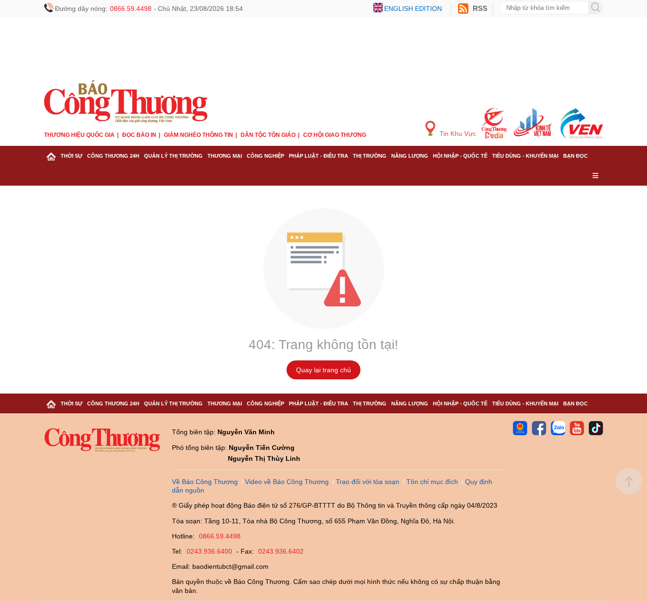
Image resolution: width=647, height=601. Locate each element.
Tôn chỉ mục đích (432, 481)
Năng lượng (409, 156)
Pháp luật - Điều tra (318, 156)
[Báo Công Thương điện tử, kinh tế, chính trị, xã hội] (125, 100)
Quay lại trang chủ (323, 370)
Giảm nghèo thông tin (198, 135)
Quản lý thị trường (173, 156)
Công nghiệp (265, 156)
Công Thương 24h (113, 156)
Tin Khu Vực (457, 133)
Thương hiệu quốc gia (79, 135)
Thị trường (369, 156)
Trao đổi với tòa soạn (367, 481)
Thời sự (71, 156)
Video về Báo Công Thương (287, 481)
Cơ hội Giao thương (334, 135)
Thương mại (224, 156)
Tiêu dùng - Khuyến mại (525, 156)
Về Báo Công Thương (205, 481)
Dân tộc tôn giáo (268, 135)
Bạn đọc (575, 156)
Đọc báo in (139, 135)
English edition (413, 8)
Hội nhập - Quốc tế (460, 156)
